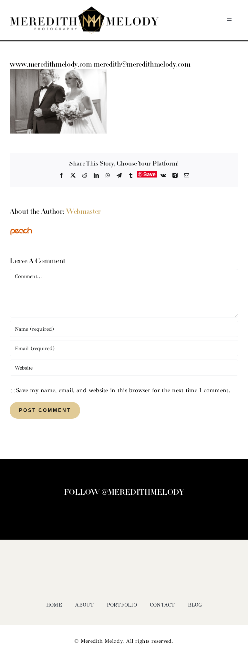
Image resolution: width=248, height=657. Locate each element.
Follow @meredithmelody (124, 493)
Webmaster (83, 212)
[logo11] (84, 9)
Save (149, 174)
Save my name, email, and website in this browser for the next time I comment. (123, 390)
